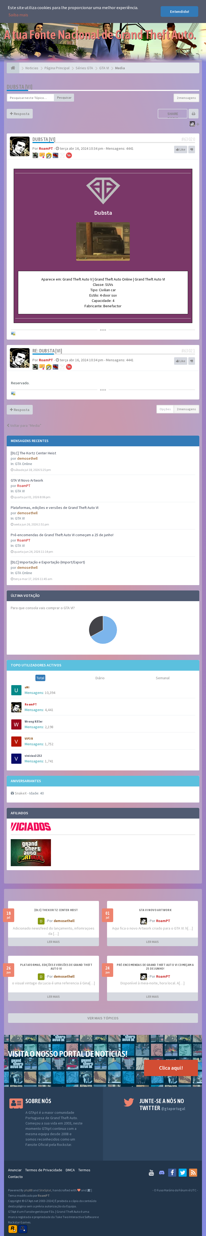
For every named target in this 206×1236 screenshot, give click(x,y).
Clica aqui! (171, 1067)
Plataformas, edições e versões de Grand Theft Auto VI (54, 507)
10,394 (50, 692)
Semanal (163, 677)
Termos (84, 1170)
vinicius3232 (33, 756)
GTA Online (23, 463)
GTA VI (20, 491)
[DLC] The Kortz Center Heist (33, 453)
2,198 (49, 726)
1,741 (49, 761)
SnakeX (21, 793)
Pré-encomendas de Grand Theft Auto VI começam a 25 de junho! (62, 534)
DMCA (70, 1170)
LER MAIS (53, 942)
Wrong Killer (34, 721)
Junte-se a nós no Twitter (162, 1104)
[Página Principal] (13, 68)
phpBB (28, 1190)
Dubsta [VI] (19, 87)
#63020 (188, 139)
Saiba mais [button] (18, 14)
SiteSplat (45, 1190)
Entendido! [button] (179, 11)
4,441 (49, 709)
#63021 (188, 351)
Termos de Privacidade (43, 1170)
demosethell (27, 458)
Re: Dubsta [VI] (47, 351)
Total (40, 677)
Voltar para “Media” (25, 425)
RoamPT (23, 485)
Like (182, 149)
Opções (165, 409)
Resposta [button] (21, 113)
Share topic (172, 116)
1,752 (49, 744)
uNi (27, 687)
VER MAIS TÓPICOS (103, 1018)
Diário (100, 677)
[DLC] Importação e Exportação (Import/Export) (48, 562)
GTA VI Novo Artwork (27, 480)
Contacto (15, 1176)
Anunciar (15, 1170)
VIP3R (29, 738)
